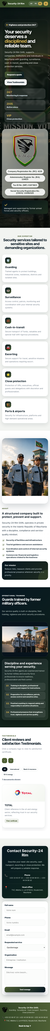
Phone (8, 917)
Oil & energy (8, 774)
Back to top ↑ (25, 1026)
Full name (9, 905)
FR (36, 3)
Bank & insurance (30, 769)
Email (7, 930)
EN (40, 3)
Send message (25, 989)
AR (31, 3)
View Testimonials (15, 82)
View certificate (11, 821)
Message (9, 967)
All (5, 769)
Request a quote (14, 74)
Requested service (13, 942)
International (14, 769)
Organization (11, 955)
